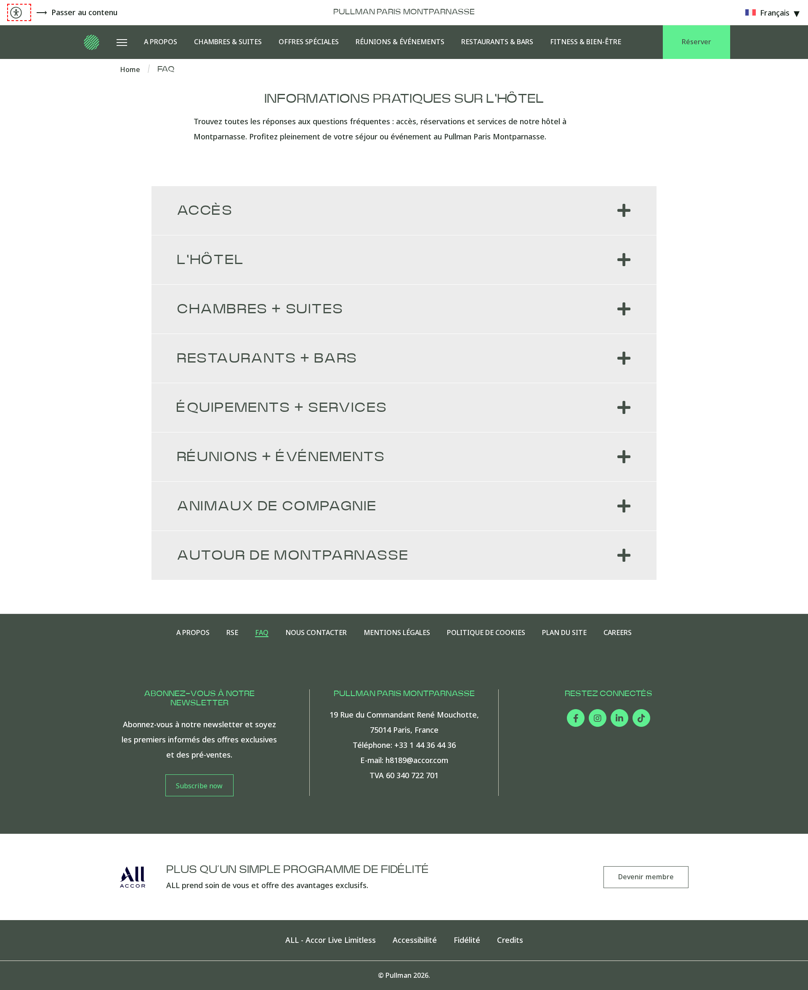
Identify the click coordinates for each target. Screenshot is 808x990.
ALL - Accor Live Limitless (330, 940)
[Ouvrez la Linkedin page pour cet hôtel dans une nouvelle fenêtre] (619, 718)
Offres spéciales (309, 41)
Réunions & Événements (400, 41)
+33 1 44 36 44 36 (425, 745)
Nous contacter (316, 632)
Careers (617, 632)
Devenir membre (646, 876)
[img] (92, 42)
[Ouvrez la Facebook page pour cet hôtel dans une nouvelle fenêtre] (576, 718)
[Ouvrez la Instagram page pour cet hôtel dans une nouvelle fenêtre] (597, 718)
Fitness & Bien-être (585, 41)
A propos (160, 41)
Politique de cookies (486, 632)
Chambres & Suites (228, 41)
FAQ (261, 632)
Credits (510, 940)
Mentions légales (397, 632)
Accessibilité (415, 940)
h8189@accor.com (416, 760)
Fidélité (467, 940)
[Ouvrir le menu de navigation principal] (122, 42)
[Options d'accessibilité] (19, 12)
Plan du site (564, 632)
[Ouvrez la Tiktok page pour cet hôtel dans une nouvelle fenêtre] (641, 718)
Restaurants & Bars (497, 41)
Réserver (697, 41)
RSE (232, 632)
